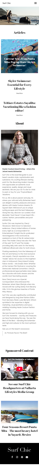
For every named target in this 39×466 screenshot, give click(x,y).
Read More (19, 69)
